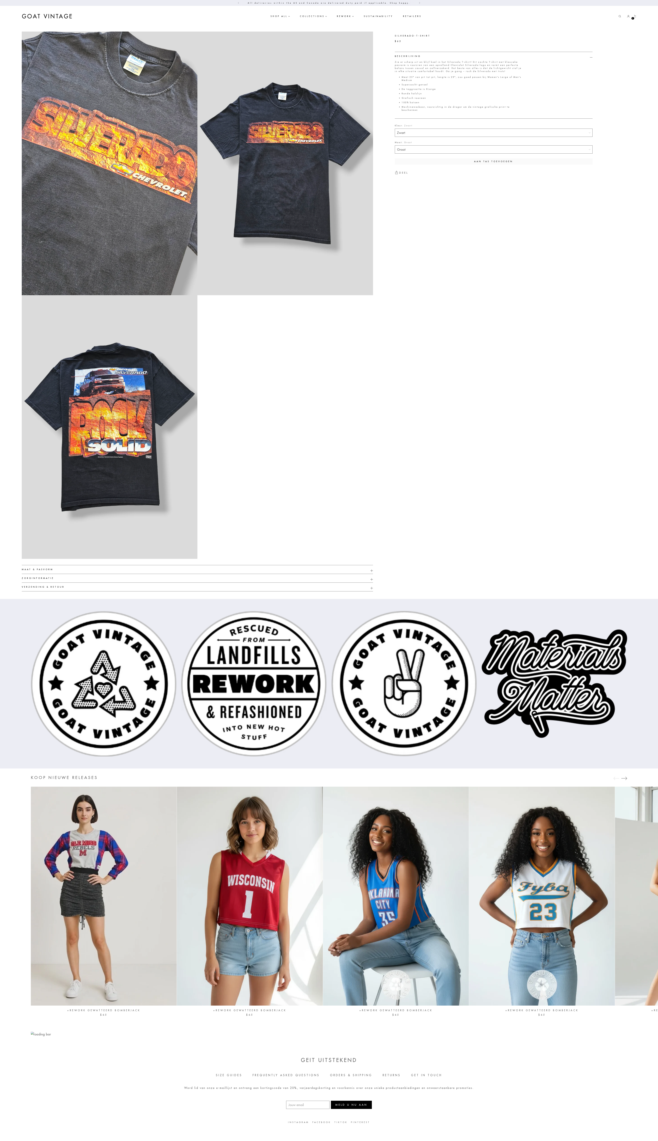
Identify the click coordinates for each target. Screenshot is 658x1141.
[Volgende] (419, 3)
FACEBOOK (321, 1122)
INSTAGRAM (298, 1122)
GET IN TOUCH (426, 1075)
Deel (403, 173)
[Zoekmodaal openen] (619, 16)
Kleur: (403, 125)
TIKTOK (341, 1122)
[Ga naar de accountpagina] (627, 16)
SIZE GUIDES (229, 1075)
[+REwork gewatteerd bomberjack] (104, 896)
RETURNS (392, 1075)
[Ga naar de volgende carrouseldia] (624, 778)
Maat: (403, 142)
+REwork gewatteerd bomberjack (103, 1010)
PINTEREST (360, 1122)
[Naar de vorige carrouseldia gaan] (616, 778)
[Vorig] (238, 3)
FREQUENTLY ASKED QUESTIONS (286, 1075)
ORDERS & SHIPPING (351, 1075)
